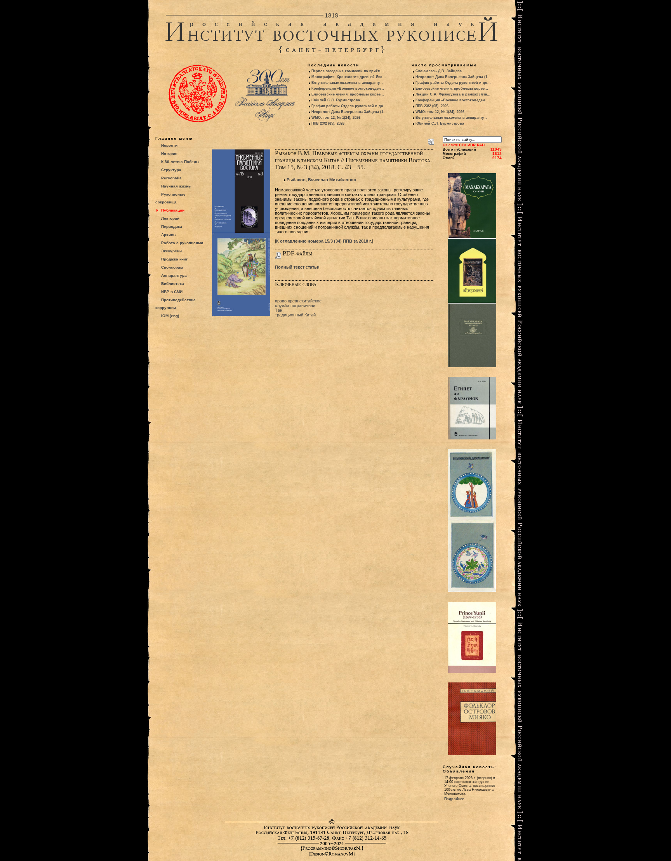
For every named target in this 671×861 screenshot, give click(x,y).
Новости (169, 145)
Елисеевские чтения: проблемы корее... (347, 94)
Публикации (172, 210)
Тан (278, 310)
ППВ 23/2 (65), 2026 (327, 123)
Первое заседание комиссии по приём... (347, 71)
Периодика (171, 226)
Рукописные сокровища (170, 198)
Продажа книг (174, 259)
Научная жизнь (176, 186)
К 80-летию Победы (180, 162)
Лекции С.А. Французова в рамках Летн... (452, 94)
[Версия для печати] (431, 140)
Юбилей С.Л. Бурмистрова (335, 100)
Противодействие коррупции (175, 304)
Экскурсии (171, 251)
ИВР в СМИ (172, 292)
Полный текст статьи (297, 267)
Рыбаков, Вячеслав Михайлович (321, 179)
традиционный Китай (295, 314)
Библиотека (172, 283)
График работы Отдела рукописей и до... (349, 106)
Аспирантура (174, 275)
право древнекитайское (298, 301)
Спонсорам (172, 267)
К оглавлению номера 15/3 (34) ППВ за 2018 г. (324, 241)
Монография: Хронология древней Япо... (348, 77)
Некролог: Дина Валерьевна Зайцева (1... (349, 112)
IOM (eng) (170, 316)
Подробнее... (456, 799)
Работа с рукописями (182, 243)
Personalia (171, 178)
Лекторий (170, 218)
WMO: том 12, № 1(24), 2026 (335, 118)
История (169, 153)
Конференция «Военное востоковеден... (347, 88)
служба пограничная (295, 305)
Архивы (169, 235)
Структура (171, 170)
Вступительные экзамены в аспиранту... (347, 83)
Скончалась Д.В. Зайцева (438, 71)
